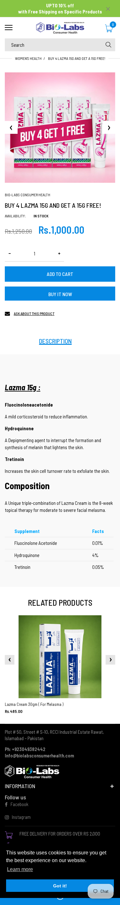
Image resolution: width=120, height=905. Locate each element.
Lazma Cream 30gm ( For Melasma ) (34, 704)
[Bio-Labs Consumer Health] (60, 28)
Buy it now (60, 294)
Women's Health (28, 58)
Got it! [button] (60, 885)
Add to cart (60, 274)
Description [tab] (55, 341)
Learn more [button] (20, 869)
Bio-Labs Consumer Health (27, 194)
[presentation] (9, 660)
